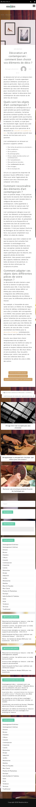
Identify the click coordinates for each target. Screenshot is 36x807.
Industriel (6, 575)
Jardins (5, 578)
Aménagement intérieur (10, 547)
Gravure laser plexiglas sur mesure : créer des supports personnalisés (18, 631)
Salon (4, 599)
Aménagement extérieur (10, 544)
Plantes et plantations (10, 591)
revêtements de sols (17, 164)
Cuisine (5, 568)
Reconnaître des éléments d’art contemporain (18, 379)
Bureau (5, 552)
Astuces (5, 550)
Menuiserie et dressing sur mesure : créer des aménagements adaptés (17, 622)
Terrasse (5, 606)
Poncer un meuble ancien (18, 706)
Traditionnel (6, 609)
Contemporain (7, 562)
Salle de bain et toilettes (11, 596)
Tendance (6, 604)
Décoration (18, 49)
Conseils (5, 560)
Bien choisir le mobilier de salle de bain (17, 694)
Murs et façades (8, 586)
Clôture (5, 557)
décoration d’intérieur (11, 332)
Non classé (6, 588)
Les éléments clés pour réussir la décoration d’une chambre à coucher (15, 688)
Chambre (5, 555)
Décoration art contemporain (18, 376)
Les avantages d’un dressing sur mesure (15, 711)
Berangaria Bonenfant (11, 69)
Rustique (5, 593)
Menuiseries (6, 581)
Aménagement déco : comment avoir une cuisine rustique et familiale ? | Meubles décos (18, 685)
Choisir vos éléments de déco (18, 372)
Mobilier (5, 583)
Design (5, 573)
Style (4, 601)
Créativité (6, 565)
